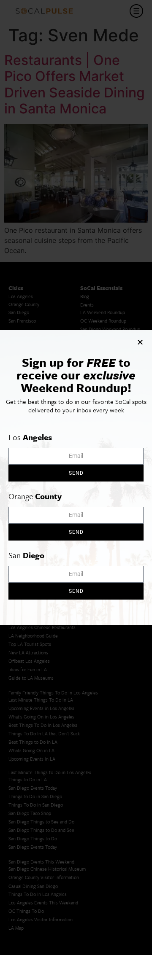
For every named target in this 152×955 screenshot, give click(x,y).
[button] (140, 342)
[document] (76, 477)
